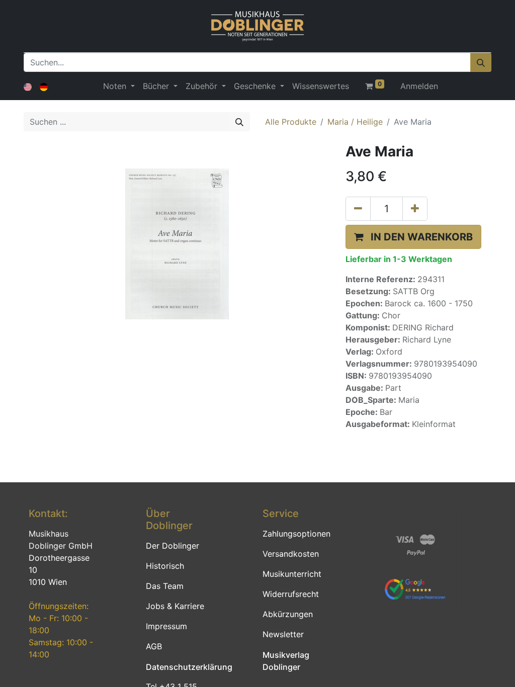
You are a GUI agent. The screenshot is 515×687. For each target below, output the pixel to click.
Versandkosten (291, 554)
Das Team (165, 586)
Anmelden (419, 86)
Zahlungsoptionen (296, 534)
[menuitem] (320, 86)
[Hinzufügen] (414, 209)
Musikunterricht (292, 574)
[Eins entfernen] (358, 209)
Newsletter (283, 634)
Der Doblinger (172, 546)
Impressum (166, 626)
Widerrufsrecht (291, 594)
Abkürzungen (288, 614)
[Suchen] (480, 62)
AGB (154, 646)
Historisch (165, 566)
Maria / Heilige (355, 122)
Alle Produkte (290, 122)
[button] (413, 237)
